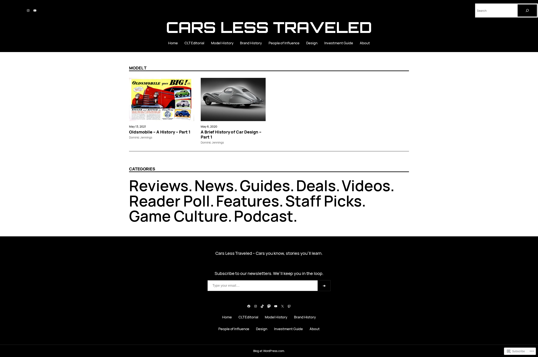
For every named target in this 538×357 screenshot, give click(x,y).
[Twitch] (289, 306)
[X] (282, 306)
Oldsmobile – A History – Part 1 (159, 132)
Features (247, 201)
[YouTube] (35, 10)
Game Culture (178, 216)
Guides (265, 185)
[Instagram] (28, 10)
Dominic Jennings (140, 137)
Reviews (158, 185)
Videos (366, 185)
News (214, 185)
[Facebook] (249, 306)
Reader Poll (169, 201)
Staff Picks (323, 201)
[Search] (527, 10)
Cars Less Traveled (269, 27)
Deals (316, 185)
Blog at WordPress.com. (269, 351)
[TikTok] (262, 306)
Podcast (263, 216)
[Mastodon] (269, 306)
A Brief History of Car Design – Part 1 (231, 134)
